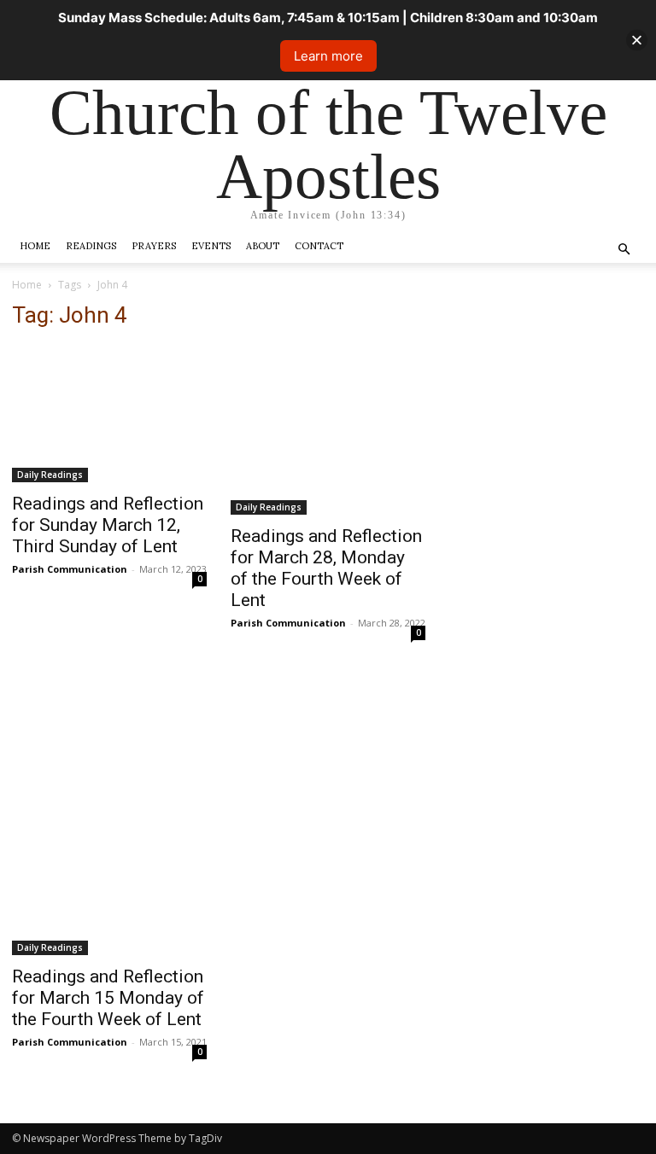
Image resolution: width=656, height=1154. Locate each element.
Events (211, 246)
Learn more (328, 56)
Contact (319, 246)
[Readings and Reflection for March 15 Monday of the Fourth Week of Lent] (109, 812)
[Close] (636, 40)
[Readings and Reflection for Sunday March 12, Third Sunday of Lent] (109, 414)
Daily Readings (50, 475)
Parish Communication (69, 568)
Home (35, 246)
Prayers (154, 246)
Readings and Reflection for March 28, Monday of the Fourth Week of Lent (326, 568)
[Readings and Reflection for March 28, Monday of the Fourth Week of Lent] (328, 430)
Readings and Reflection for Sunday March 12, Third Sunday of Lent (107, 525)
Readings (91, 246)
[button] (623, 250)
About (262, 246)
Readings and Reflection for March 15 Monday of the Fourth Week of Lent (108, 997)
